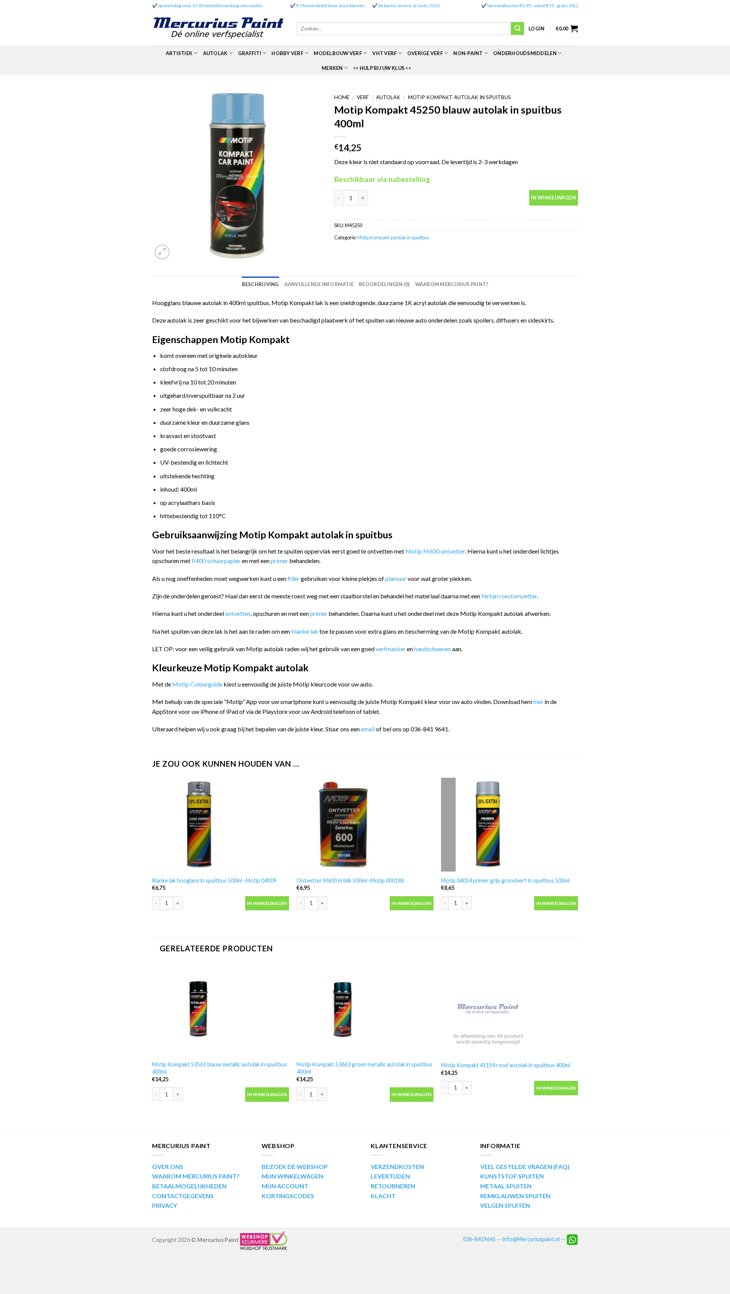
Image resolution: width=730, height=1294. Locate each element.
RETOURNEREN (393, 1186)
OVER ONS (167, 1166)
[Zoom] (162, 252)
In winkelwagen (553, 198)
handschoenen (433, 648)
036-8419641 (479, 1239)
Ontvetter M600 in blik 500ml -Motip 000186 (350, 880)
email (368, 728)
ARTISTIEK (179, 53)
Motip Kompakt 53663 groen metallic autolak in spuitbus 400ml (364, 1068)
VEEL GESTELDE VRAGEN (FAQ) (525, 1166)
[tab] (260, 284)
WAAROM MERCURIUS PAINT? (196, 1176)
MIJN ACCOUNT (285, 1186)
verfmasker (391, 648)
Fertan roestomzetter (509, 596)
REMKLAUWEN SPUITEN (515, 1195)
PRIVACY (164, 1205)
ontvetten (238, 613)
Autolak (388, 97)
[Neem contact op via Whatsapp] (572, 1239)
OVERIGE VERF (425, 53)
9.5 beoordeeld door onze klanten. (331, 5)
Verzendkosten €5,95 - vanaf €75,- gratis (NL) (532, 5)
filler (294, 578)
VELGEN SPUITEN (505, 1205)
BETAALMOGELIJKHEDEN (189, 1186)
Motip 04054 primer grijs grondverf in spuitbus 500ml (505, 880)
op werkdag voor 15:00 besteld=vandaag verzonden (210, 5)
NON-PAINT (467, 53)
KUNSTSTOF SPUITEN (512, 1176)
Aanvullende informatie (319, 284)
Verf (363, 97)
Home (341, 97)
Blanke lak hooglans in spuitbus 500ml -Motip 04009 (214, 880)
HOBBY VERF (287, 53)
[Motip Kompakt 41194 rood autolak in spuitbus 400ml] (509, 1009)
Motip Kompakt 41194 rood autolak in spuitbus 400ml (505, 1065)
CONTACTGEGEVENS (183, 1195)
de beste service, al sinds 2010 (409, 5)
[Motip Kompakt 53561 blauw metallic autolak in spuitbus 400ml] (220, 1009)
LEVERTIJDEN (390, 1176)
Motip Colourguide (197, 684)
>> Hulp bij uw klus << (382, 68)
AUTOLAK (215, 53)
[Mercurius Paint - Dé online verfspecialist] (218, 28)
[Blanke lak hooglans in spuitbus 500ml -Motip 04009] (220, 825)
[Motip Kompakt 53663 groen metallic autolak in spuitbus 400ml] (365, 1009)
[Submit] (517, 28)
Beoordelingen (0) (384, 284)
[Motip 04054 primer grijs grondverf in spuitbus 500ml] (509, 825)
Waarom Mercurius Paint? (452, 284)
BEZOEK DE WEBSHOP (295, 1166)
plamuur (395, 578)
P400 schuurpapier (216, 560)
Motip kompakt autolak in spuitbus (459, 97)
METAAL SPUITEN (506, 1186)
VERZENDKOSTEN (397, 1166)
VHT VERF (384, 53)
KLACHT (383, 1195)
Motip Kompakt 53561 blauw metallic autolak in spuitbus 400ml (219, 1068)
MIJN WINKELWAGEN (292, 1176)
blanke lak (305, 631)
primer (280, 560)
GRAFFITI (249, 53)
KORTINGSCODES (288, 1195)
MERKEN (332, 68)
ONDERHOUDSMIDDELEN (525, 53)
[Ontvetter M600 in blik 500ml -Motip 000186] (365, 825)
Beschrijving (260, 284)
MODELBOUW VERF (338, 53)
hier (538, 701)
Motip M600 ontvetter (435, 551)
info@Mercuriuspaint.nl (531, 1239)
